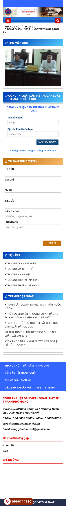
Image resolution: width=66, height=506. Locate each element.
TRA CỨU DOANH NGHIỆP (21, 263)
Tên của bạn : (15, 117)
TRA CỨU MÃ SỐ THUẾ (19, 268)
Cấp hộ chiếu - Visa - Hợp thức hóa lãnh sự (31, 30)
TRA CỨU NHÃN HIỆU (18, 274)
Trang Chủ (12, 365)
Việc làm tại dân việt (19, 387)
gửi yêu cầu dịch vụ (18, 380)
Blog (5, 450)
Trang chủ (12, 26)
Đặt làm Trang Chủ (36, 365)
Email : (9, 190)
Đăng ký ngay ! (47, 142)
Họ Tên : (10, 169)
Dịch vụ (30, 26)
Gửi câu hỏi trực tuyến (20, 372)
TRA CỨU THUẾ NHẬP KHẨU (22, 279)
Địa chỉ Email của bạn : (21, 129)
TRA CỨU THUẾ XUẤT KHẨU (22, 285)
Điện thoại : (12, 211)
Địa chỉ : (10, 179)
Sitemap (50, 387)
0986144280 (21, 501)
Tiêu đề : (10, 201)
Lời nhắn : (11, 222)
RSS (38, 387)
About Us (8, 445)
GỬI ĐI (52, 243)
